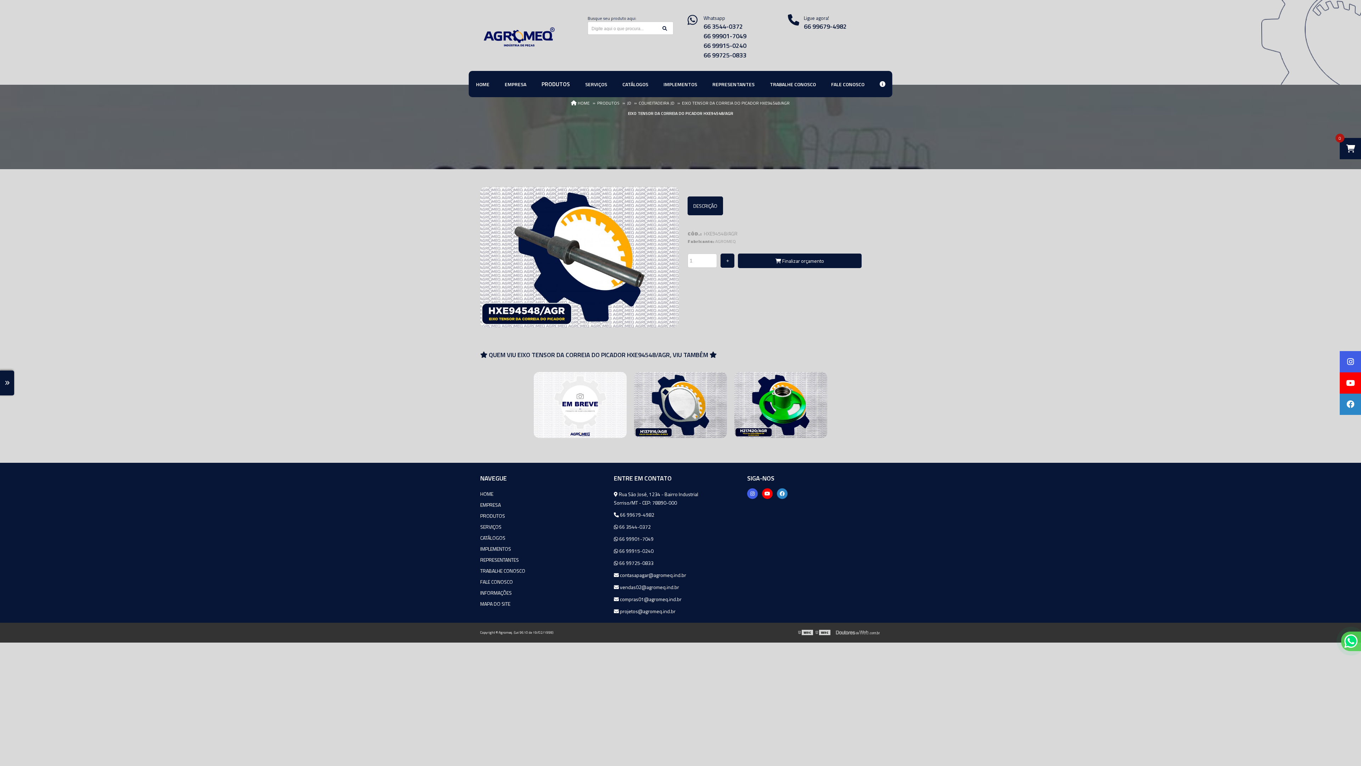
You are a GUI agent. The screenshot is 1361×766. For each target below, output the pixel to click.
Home (486, 494)
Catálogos (492, 538)
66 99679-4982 (825, 26)
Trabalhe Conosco (502, 570)
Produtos (492, 516)
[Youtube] (767, 493)
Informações (496, 592)
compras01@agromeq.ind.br (650, 599)
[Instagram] (752, 493)
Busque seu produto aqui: (612, 18)
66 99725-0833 (725, 55)
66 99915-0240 (725, 45)
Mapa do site (495, 603)
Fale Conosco (496, 581)
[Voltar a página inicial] (519, 37)
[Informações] (882, 84)
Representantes (499, 560)
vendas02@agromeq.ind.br (649, 587)
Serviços (491, 527)
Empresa (490, 505)
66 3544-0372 (723, 26)
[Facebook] (782, 493)
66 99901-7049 (725, 36)
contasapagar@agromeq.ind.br (652, 575)
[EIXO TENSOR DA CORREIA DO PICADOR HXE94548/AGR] (579, 257)
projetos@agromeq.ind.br (647, 611)
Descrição (705, 206)
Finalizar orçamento (802, 261)
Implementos (495, 549)
